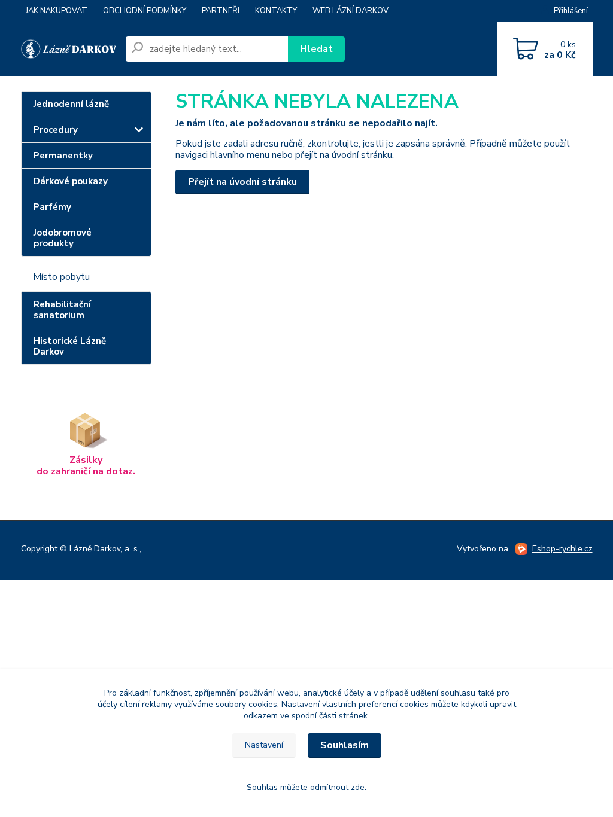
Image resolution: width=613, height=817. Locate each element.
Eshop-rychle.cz (562, 548)
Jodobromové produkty (63, 238)
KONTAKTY (276, 10)
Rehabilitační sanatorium (62, 309)
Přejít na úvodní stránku (242, 181)
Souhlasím (344, 745)
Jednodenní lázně (71, 104)
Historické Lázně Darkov (70, 346)
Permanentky (63, 155)
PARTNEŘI (220, 10)
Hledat (316, 49)
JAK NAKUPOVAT (56, 10)
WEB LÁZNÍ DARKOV (350, 10)
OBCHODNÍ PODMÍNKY (144, 10)
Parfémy (52, 207)
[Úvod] (68, 49)
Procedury (56, 130)
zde (358, 787)
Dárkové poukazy (71, 181)
